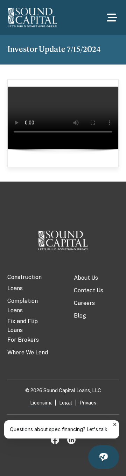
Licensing (41, 403)
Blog (80, 315)
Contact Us (88, 290)
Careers (84, 303)
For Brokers (23, 339)
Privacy (87, 403)
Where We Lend (27, 352)
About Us (86, 277)
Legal (65, 403)
